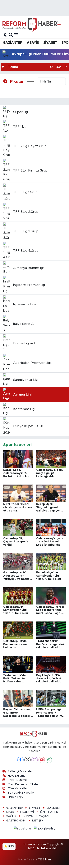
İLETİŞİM (37, 820)
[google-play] (44, 829)
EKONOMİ (27, 812)
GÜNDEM (53, 807)
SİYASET (50, 43)
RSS (11, 846)
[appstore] (23, 829)
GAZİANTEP (12, 43)
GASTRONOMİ (16, 820)
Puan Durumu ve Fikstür (23, 784)
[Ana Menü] (16, 34)
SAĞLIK (11, 816)
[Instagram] (34, 760)
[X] (27, 760)
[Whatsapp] (49, 760)
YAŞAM (44, 816)
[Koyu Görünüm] (5, 34)
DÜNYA (27, 816)
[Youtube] (42, 760)
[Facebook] (20, 760)
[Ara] (11, 34)
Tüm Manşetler (18, 788)
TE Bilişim (44, 859)
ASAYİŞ (33, 43)
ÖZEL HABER (49, 812)
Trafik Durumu (17, 779)
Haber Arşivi (16, 797)
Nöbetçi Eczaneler (20, 771)
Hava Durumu (16, 775)
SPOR (10, 812)
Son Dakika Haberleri (21, 792)
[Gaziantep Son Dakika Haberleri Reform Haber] (31, 24)
